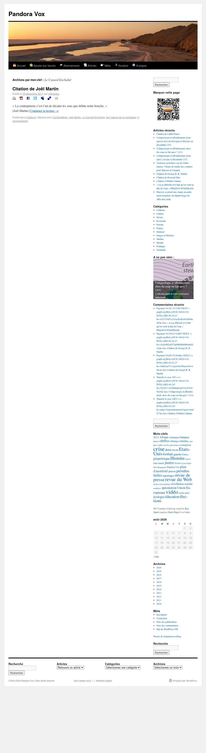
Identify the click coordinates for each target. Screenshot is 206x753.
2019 (159, 571)
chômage (174, 441)
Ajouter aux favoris (44, 65)
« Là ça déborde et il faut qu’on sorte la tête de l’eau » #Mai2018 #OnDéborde (174, 326)
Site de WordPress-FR (167, 629)
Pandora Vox (26, 13)
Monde (160, 242)
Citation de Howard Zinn (168, 177)
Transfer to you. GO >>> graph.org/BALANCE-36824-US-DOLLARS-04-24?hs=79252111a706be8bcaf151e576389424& (175, 384)
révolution (177, 484)
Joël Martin (75, 117)
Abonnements (71, 65)
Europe (160, 224)
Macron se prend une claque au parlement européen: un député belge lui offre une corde (174, 195)
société (188, 484)
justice (169, 462)
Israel (187, 459)
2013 (159, 592)
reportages (168, 475)
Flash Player (174, 512)
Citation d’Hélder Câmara (169, 181)
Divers (160, 217)
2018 (159, 574)
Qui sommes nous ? (83, 680)
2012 (156, 437)
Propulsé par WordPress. (185, 680)
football (168, 454)
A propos (141, 65)
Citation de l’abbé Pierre (168, 133)
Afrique (164, 437)
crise (159, 448)
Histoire (177, 458)
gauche (177, 454)
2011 (159, 600)
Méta (107, 65)
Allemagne (174, 437)
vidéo (172, 491)
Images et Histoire (165, 235)
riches (156, 484)
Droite (175, 449)
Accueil (21, 65)
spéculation (169, 487)
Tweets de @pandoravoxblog (167, 636)
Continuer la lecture (44, 110)
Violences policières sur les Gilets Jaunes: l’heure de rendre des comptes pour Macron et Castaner (175, 166)
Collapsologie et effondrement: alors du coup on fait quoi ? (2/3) (172, 286)
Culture (160, 213)
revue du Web (178, 479)
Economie (161, 220)
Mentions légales (104, 680)
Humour (161, 231)
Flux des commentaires (167, 625)
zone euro (184, 493)
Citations (31, 117)
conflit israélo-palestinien (168, 445)
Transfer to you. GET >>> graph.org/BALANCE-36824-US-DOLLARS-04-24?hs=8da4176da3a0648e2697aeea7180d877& (175, 406)
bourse (156, 441)
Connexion (162, 618)
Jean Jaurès (158, 463)
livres (178, 463)
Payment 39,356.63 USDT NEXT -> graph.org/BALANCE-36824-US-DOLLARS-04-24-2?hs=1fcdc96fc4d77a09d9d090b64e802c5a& (175, 341)
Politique (161, 246)
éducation (172, 496)
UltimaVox (53, 93)
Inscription (162, 614)
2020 (159, 567)
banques (184, 437)
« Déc (156, 556)
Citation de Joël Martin (35, 89)
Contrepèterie (60, 117)
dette (168, 449)
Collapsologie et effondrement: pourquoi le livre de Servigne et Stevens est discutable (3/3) (175, 141)
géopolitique (161, 458)
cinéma (183, 441)
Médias (160, 239)
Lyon (183, 463)
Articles (92, 65)
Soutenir (123, 65)
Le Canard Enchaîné (93, 117)
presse (172, 471)
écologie (158, 496)
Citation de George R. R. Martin (172, 173)
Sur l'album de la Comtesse (121, 117)
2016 (159, 582)
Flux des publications (167, 621)
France (160, 228)
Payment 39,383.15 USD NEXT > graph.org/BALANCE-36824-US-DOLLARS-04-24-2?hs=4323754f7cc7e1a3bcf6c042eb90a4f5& (175, 315)
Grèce (185, 454)
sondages (157, 488)
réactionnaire (165, 484)
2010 (159, 603)
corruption (185, 445)
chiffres (164, 440)
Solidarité (161, 249)
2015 (159, 585)
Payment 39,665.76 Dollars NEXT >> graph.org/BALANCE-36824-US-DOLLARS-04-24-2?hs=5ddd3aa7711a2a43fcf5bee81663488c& (175, 362)
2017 (159, 578)
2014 (159, 589)
